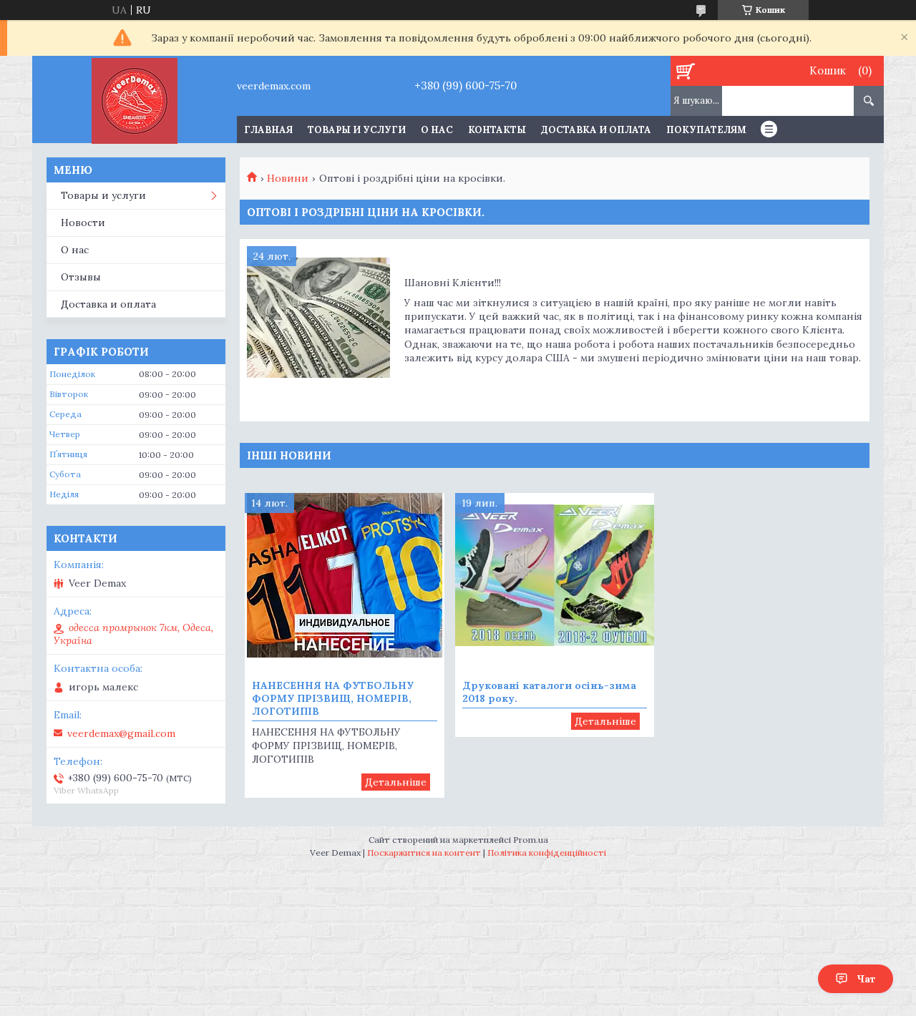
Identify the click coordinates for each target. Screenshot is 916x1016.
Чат (866, 978)
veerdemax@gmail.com (121, 733)
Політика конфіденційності (546, 852)
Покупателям (706, 130)
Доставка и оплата (596, 130)
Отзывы (81, 276)
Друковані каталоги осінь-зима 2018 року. (549, 692)
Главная (268, 130)
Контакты (497, 130)
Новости (83, 222)
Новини (287, 178)
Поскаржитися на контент (424, 852)
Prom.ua (530, 839)
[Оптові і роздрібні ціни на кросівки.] (318, 317)
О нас (437, 130)
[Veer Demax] (134, 99)
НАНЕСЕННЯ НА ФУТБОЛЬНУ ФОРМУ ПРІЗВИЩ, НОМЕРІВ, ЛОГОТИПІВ (333, 698)
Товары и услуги (357, 130)
